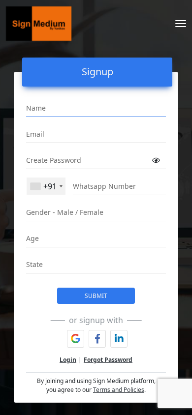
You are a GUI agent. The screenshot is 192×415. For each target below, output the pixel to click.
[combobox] (46, 186)
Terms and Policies (118, 389)
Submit (96, 296)
